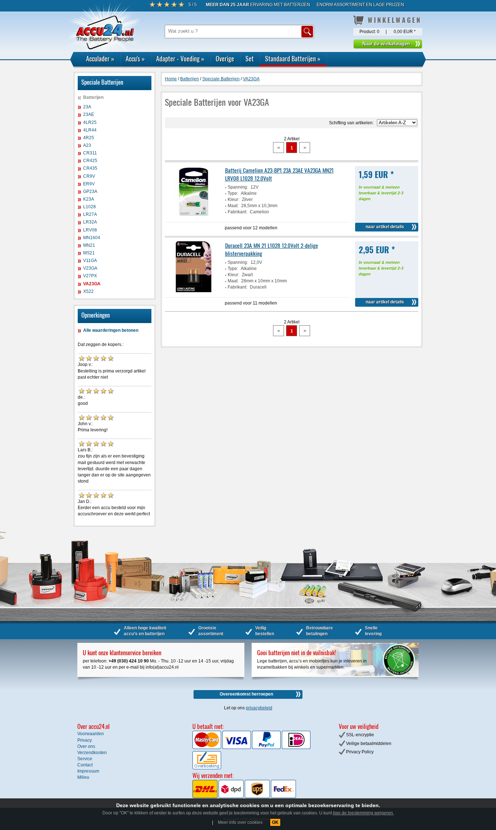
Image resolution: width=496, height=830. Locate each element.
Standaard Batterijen (293, 58)
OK (275, 822)
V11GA (90, 260)
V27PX (90, 275)
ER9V (89, 183)
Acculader (100, 58)
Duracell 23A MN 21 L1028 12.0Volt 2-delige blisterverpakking (271, 249)
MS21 (89, 252)
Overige (225, 58)
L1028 (89, 206)
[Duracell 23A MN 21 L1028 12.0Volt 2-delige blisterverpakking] (193, 290)
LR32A (90, 222)
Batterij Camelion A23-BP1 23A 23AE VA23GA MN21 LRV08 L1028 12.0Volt (279, 174)
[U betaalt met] (207, 747)
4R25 (88, 137)
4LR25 (90, 122)
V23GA (90, 268)
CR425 (90, 160)
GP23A (90, 191)
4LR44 (90, 130)
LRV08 (90, 230)
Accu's (135, 58)
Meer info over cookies (240, 822)
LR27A (90, 214)
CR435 (90, 168)
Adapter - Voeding (180, 58)
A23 (87, 145)
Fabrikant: (237, 211)
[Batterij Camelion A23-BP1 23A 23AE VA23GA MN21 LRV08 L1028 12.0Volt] (193, 215)
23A (87, 106)
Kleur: (233, 199)
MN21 (89, 245)
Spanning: (238, 187)
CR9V (89, 176)
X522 (88, 291)
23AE (88, 114)
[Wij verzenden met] (244, 796)
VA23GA (92, 283)
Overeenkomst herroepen (246, 694)
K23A (88, 199)
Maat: (233, 205)
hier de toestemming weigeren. (363, 812)
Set (249, 58)
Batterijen (93, 97)
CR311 (90, 153)
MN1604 (91, 237)
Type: (233, 193)
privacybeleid (259, 707)
